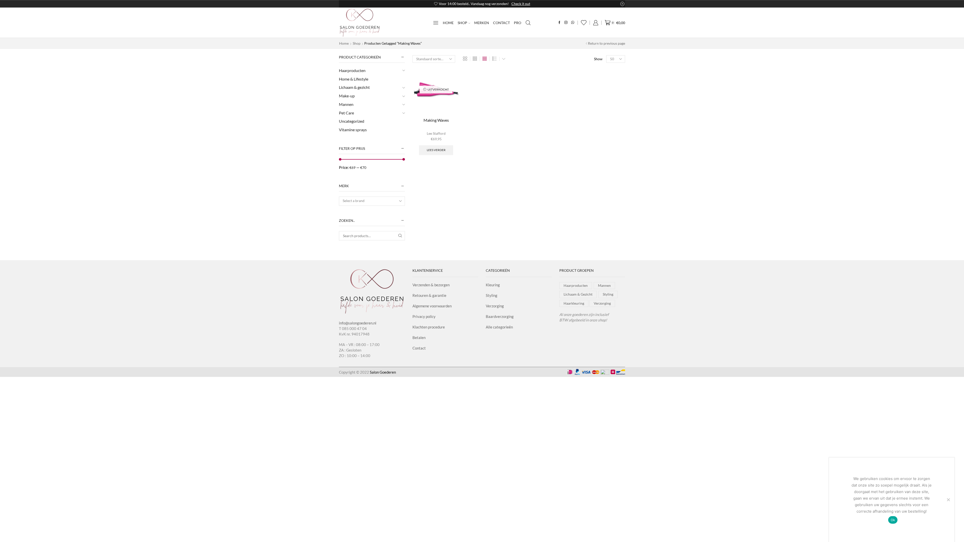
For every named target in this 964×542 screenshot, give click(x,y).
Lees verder (436, 150)
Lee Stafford (436, 133)
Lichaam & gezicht (354, 87)
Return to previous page (606, 43)
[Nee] (948, 499)
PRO (517, 23)
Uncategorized (351, 121)
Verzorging (495, 306)
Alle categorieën (499, 327)
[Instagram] (566, 23)
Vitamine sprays (353, 129)
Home (448, 23)
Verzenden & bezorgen (431, 285)
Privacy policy (424, 316)
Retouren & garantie (429, 295)
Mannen (346, 104)
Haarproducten (352, 70)
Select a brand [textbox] (354, 200)
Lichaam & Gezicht (578, 294)
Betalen (419, 337)
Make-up (347, 95)
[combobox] (372, 201)
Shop (462, 23)
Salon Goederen (383, 372)
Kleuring (493, 285)
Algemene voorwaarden (432, 306)
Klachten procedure (428, 327)
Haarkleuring (574, 303)
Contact (501, 23)
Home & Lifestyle (353, 79)
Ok (893, 520)
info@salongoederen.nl (357, 323)
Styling (491, 295)
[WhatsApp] (572, 23)
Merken (481, 23)
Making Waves (436, 120)
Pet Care (346, 112)
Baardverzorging (500, 316)
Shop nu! (510, 4)
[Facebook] (559, 23)
